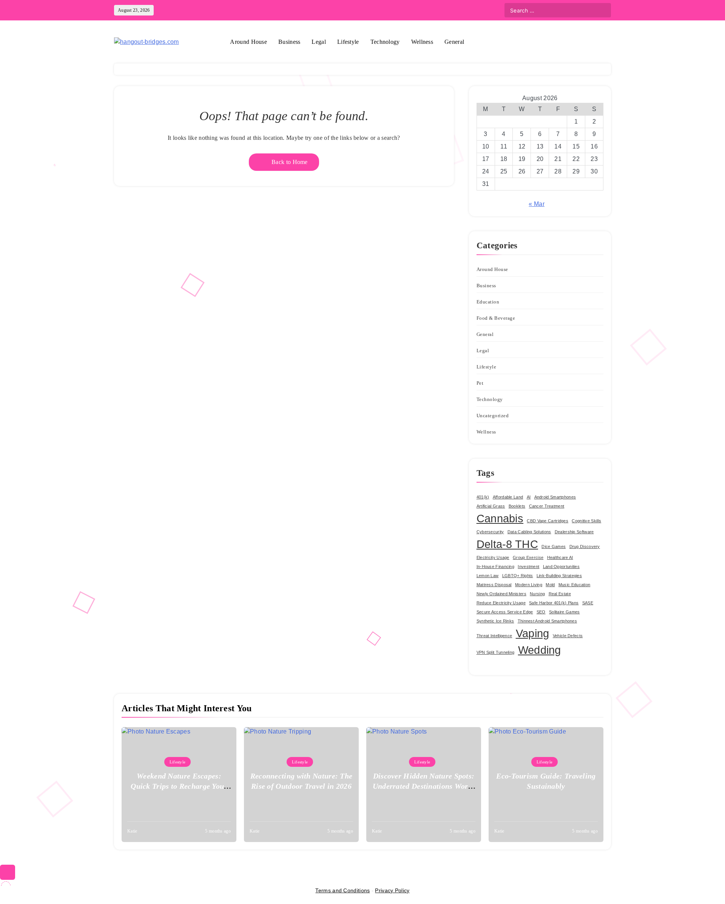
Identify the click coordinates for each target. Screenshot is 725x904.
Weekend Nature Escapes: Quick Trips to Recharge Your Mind (179, 786)
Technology (385, 42)
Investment (528, 566)
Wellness (422, 42)
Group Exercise (528, 557)
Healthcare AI (560, 557)
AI (529, 497)
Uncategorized (493, 415)
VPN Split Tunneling (496, 652)
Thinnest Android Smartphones (547, 621)
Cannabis (500, 518)
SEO (541, 612)
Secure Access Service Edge (505, 612)
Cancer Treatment (547, 506)
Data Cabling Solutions (529, 531)
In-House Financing (495, 566)
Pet (480, 383)
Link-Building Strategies (559, 575)
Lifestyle (348, 42)
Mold (550, 584)
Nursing (537, 593)
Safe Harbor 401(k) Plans (553, 603)
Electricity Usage (493, 557)
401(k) (483, 497)
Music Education (574, 584)
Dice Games (553, 546)
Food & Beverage (496, 318)
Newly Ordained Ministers (501, 593)
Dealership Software (574, 531)
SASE (587, 603)
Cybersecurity (490, 531)
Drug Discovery (584, 546)
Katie (132, 831)
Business (289, 42)
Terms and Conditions (342, 890)
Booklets (517, 506)
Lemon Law (488, 575)
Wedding (539, 650)
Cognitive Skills (586, 521)
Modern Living (528, 584)
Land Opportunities (561, 566)
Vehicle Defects (568, 635)
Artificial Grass (491, 506)
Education (488, 302)
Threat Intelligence (494, 635)
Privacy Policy (392, 890)
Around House (248, 42)
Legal (319, 42)
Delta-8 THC (507, 544)
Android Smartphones (555, 497)
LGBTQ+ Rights (517, 575)
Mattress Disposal (494, 584)
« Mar (537, 204)
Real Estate (560, 593)
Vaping (532, 633)
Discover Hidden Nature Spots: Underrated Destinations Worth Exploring (424, 786)
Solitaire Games (564, 612)
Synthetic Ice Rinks (495, 621)
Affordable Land (508, 497)
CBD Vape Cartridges (547, 521)
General (454, 42)
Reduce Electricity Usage (501, 603)
